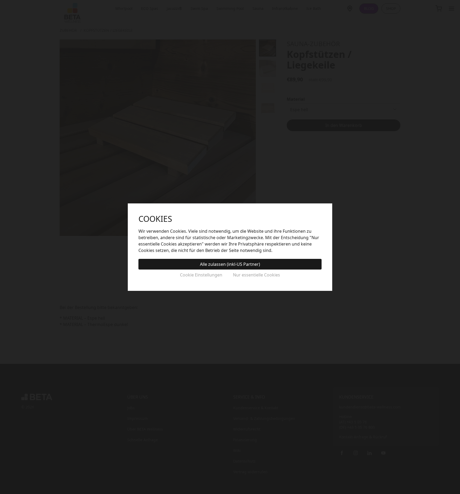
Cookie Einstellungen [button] (201, 275)
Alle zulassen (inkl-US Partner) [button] (230, 264)
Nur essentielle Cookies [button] (256, 275)
